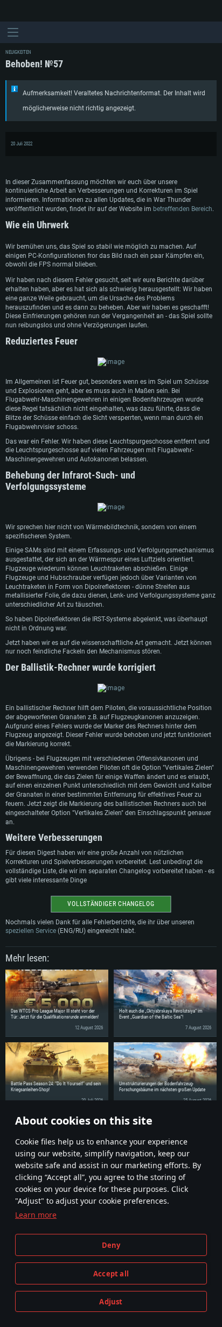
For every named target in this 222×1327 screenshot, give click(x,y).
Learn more (36, 1215)
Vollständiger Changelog (110, 904)
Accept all (111, 1274)
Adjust (110, 1302)
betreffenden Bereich (182, 209)
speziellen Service (30, 931)
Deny (111, 1245)
